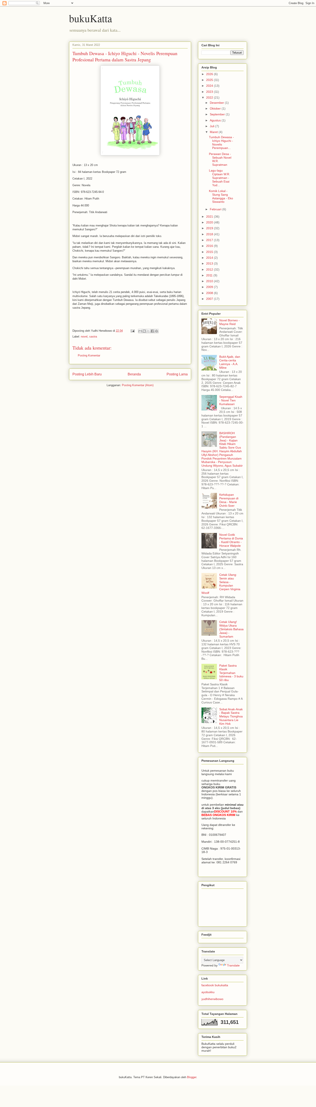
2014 (210, 257)
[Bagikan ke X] (148, 331)
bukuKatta (90, 18)
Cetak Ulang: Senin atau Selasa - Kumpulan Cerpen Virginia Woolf (220, 584)
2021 (210, 216)
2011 (209, 275)
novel (84, 336)
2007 (210, 298)
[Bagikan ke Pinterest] (156, 331)
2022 (210, 97)
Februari (216, 209)
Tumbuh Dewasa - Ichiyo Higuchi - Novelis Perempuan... (221, 142)
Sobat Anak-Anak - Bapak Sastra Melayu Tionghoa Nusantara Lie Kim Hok (231, 716)
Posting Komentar (89, 355)
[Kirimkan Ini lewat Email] (140, 331)
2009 (210, 287)
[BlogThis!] (144, 331)
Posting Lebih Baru (87, 374)
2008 (210, 293)
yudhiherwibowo (212, 999)
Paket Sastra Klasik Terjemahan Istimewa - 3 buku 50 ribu (231, 673)
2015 (210, 252)
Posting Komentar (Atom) (137, 385)
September (218, 114)
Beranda (134, 374)
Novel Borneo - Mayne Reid (229, 322)
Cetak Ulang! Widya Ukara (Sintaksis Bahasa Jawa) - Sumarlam (231, 629)
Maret (214, 132)
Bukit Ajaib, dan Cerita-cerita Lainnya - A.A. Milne (229, 362)
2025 (210, 80)
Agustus (216, 120)
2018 (210, 234)
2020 (210, 222)
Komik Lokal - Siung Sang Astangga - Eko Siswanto (221, 196)
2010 (210, 281)
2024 (210, 85)
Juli (212, 126)
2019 (210, 228)
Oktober (216, 108)
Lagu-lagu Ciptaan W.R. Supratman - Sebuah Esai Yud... (219, 178)
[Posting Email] (132, 330)
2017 (210, 240)
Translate (233, 965)
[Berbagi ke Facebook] (152, 331)
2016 (210, 246)
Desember (217, 102)
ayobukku (208, 992)
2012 (210, 269)
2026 (210, 74)
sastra (93, 336)
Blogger (191, 1077)
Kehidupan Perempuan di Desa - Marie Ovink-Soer (228, 500)
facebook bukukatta (214, 985)
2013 (210, 263)
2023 (210, 91)
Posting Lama (177, 374)
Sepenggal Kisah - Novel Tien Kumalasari (230, 400)
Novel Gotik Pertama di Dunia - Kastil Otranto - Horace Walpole (231, 540)
